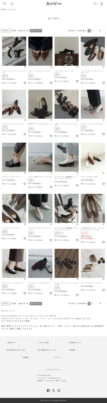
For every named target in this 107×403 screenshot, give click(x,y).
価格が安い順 (24, 30)
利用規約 (72, 350)
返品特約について (75, 342)
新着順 (13, 30)
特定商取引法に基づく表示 (16, 350)
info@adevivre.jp (55, 378)
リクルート (57, 357)
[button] (104, 31)
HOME (3, 9)
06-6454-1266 (46, 375)
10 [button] (100, 31)
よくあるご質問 (43, 342)
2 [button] (92, 31)
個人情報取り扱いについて (47, 350)
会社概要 (25, 357)
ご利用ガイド (11, 342)
